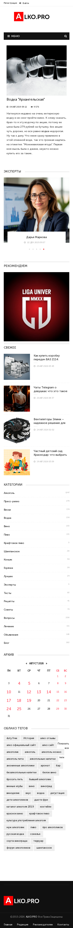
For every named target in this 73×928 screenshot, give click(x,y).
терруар (38, 840)
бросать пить (15, 779)
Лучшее (8, 576)
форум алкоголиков (18, 847)
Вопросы (9, 618)
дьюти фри (41, 799)
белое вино (49, 772)
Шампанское (12, 551)
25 (19, 709)
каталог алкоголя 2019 (20, 806)
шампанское (44, 847)
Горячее (8, 568)
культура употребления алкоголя (26, 820)
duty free (12, 738)
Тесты (7, 593)
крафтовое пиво (39, 813)
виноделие (13, 793)
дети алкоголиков (17, 799)
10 (9, 692)
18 (19, 700)
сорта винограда (17, 840)
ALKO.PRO (32, 917)
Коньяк (8, 559)
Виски (7, 509)
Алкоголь (9, 493)
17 (9, 700)
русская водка (15, 834)
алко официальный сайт (21, 745)
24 (9, 709)
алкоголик (13, 752)
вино (32, 786)
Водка (7, 518)
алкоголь (30, 752)
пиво (33, 827)
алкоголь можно (51, 752)
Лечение (9, 626)
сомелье (35, 834)
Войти (26, 3)
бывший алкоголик (40, 779)
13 (39, 692)
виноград (46, 786)
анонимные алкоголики (20, 765)
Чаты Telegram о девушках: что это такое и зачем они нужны (50, 391)
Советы (8, 609)
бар (58, 765)
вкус (28, 793)
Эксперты (10, 584)
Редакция (22, 924)
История (28, 738)
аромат (45, 765)
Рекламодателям (43, 924)
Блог (6, 643)
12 (29, 692)
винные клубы (15, 786)
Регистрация (10, 3)
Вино (7, 526)
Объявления (11, 634)
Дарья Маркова (36, 237)
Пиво (7, 534)
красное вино (15, 813)
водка (40, 793)
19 (29, 700)
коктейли (45, 806)
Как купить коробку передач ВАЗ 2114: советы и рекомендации (50, 359)
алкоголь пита (15, 758)
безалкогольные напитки (21, 772)
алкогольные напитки (43, 758)
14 (49, 692)
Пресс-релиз (11, 501)
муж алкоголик (15, 827)
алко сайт (48, 745)
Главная (8, 924)
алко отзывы (47, 738)
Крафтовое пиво (14, 543)
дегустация (57, 793)
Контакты (63, 924)
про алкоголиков (52, 827)
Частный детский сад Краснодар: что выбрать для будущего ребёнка (50, 455)
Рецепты (9, 601)
